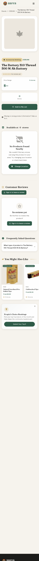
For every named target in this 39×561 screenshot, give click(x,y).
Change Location (21, 166)
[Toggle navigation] (33, 3)
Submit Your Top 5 (19, 324)
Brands (4, 11)
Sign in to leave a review (15, 192)
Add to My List (21, 107)
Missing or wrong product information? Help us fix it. (20, 117)
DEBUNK (12, 11)
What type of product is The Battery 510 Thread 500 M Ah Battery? (18, 246)
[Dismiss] (34, 306)
